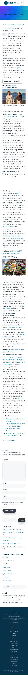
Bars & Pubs (14, 647)
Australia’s (18, 203)
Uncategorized (6, 580)
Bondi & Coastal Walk (14, 629)
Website (4, 496)
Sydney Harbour (12, 116)
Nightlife (4, 564)
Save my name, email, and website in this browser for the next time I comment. (13, 505)
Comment (5, 459)
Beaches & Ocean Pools (14, 649)
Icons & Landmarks (14, 651)
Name (4, 483)
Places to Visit (6, 570)
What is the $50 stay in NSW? (11, 543)
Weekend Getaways (14, 661)
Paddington (14, 635)
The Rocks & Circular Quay (14, 625)
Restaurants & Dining (14, 645)
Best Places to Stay (8, 560)
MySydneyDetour (10, 28)
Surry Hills (14, 627)
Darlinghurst (14, 633)
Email (4, 489)
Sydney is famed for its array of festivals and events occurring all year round (12, 359)
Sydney (4, 34)
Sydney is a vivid (7, 226)
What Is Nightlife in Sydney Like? (12, 529)
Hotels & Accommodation (14, 643)
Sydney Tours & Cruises (14, 641)
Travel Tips (5, 577)
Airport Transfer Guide (14, 659)
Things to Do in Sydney (14, 657)
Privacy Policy (14, 663)
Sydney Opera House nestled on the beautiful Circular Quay (12, 238)
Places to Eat (6, 567)
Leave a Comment (20, 24)
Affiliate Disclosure (14, 665)
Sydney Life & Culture (12, 440)
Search (4, 517)
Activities (5, 557)
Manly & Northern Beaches (14, 631)
